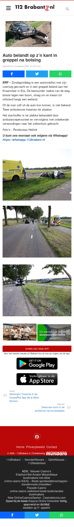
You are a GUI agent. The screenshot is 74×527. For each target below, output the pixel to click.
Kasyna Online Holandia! (43, 501)
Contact (51, 446)
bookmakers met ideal (36, 478)
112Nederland (36, 463)
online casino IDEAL (16, 481)
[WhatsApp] (60, 73)
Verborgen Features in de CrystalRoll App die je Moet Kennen (24, 396)
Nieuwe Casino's (40, 471)
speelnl (45, 508)
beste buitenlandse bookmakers (46, 492)
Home (20, 446)
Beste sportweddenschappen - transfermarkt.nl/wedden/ (45, 482)
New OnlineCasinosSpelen (24, 498)
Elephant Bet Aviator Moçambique (36, 474)
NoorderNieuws (34, 460)
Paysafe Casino (36, 488)
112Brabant (13, 460)
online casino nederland (24, 491)
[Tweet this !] (37, 73)
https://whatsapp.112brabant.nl (24, 139)
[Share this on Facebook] (14, 73)
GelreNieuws (56, 460)
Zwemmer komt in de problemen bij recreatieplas (50, 407)
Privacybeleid (35, 446)
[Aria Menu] (8, 7)
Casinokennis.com (54, 498)
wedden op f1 (31, 508)
